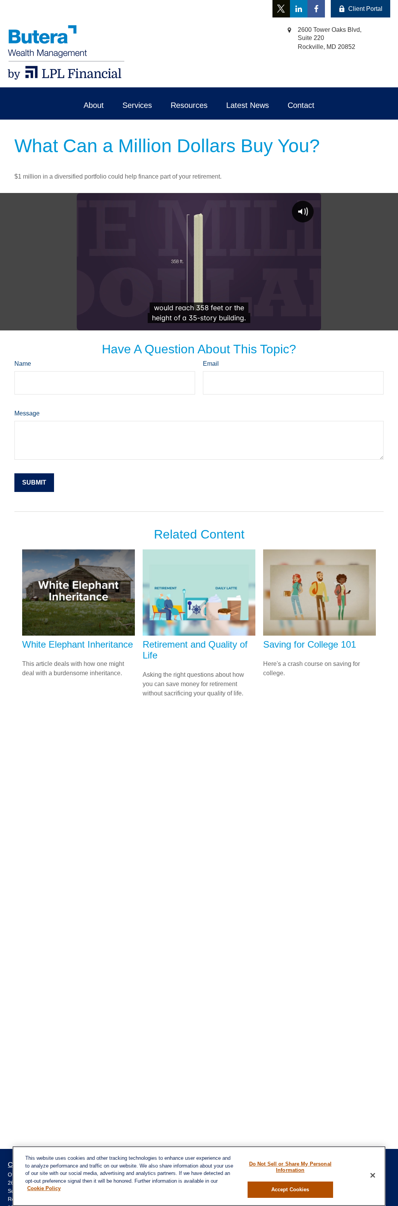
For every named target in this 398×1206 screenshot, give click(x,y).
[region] (199, 1176)
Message (27, 413)
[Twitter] (281, 8)
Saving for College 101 (309, 644)
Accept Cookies (290, 1189)
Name (22, 363)
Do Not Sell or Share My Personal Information (290, 1167)
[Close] (372, 1175)
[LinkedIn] (298, 8)
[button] (93, 105)
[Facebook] (316, 8)
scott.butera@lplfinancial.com (128, 8)
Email (211, 363)
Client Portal (365, 8)
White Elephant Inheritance (77, 644)
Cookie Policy (44, 1188)
